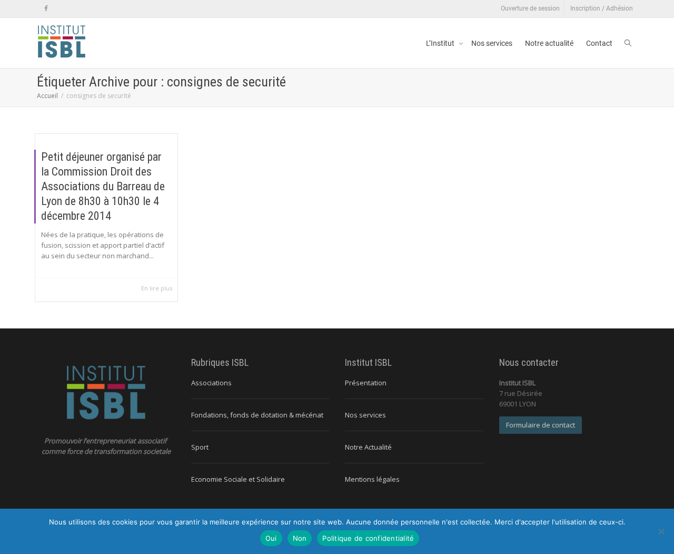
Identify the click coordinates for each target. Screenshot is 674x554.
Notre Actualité (368, 447)
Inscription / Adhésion (601, 8)
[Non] (661, 531)
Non (300, 538)
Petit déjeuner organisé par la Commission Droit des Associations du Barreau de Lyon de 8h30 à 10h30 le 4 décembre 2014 (103, 186)
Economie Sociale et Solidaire (238, 479)
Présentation (365, 382)
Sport (200, 447)
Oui (271, 538)
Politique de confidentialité (368, 538)
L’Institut (441, 43)
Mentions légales (372, 479)
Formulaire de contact (540, 425)
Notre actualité (549, 43)
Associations (211, 382)
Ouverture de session (530, 8)
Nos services (491, 43)
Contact (599, 43)
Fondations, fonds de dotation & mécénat (257, 415)
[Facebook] (46, 8)
